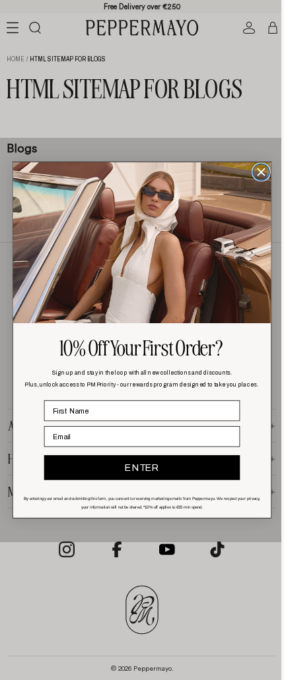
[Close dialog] (258, 172)
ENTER (138, 467)
